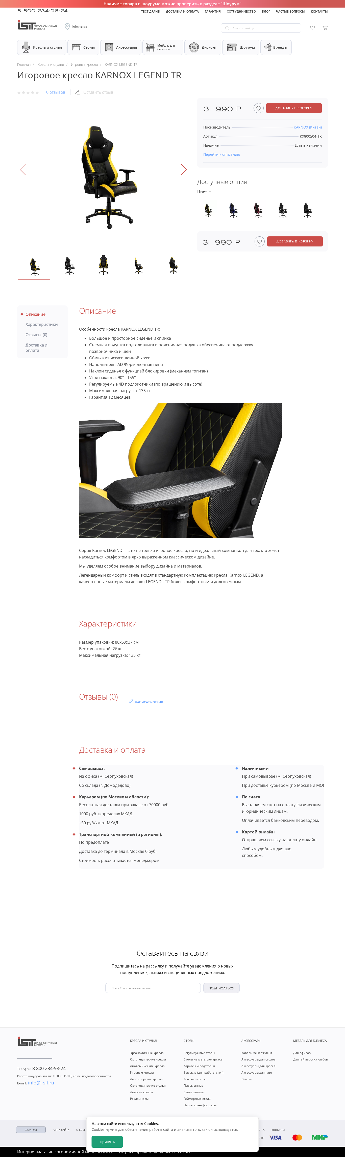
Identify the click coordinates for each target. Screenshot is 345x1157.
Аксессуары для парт (256, 1072)
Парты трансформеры (200, 1105)
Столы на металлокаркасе (203, 1059)
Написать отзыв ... (150, 702)
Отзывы (36, 334)
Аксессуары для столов (258, 1059)
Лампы (246, 1079)
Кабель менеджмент (256, 1053)
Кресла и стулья (47, 47)
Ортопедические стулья (148, 1085)
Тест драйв (150, 11)
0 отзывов (55, 92)
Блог (266, 11)
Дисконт (209, 47)
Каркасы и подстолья (199, 1066)
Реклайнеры (139, 1099)
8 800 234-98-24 (42, 10)
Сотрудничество (241, 11)
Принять (107, 1141)
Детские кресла (141, 1092)
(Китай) (308, 127)
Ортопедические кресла (148, 1059)
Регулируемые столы (199, 1053)
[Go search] (227, 28)
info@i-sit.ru (35, 1083)
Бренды (280, 47)
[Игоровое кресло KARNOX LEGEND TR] (103, 169)
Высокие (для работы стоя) (204, 1072)
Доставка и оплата (182, 11)
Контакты (319, 11)
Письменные (193, 1085)
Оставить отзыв (98, 92)
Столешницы (194, 1092)
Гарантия (213, 11)
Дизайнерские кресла (146, 1079)
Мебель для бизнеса (166, 47)
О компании (85, 1130)
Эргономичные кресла (147, 1053)
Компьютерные (195, 1079)
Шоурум (247, 47)
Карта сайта (61, 1130)
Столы (89, 47)
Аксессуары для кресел (258, 1066)
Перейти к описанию (221, 154)
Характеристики (42, 324)
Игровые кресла (142, 1072)
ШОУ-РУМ (31, 1130)
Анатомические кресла (147, 1066)
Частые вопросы (290, 11)
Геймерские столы (197, 1099)
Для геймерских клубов (310, 1059)
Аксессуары (126, 47)
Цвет (202, 192)
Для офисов (302, 1053)
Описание (35, 314)
